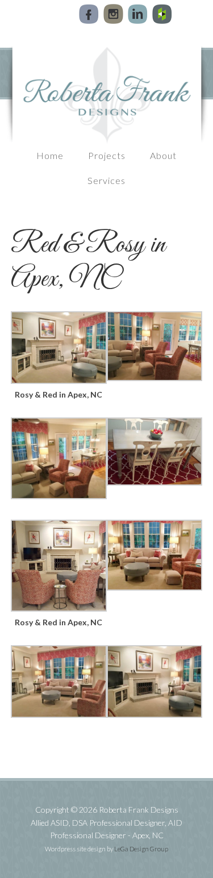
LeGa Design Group (141, 848)
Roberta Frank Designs (106, 95)
